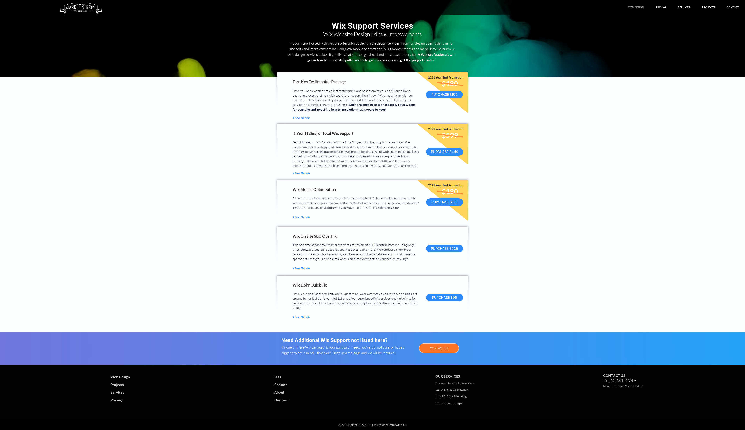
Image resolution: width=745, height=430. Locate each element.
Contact (280, 385)
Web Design (120, 377)
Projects (117, 385)
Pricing (116, 400)
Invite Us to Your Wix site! (390, 425)
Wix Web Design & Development (454, 382)
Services (117, 392)
